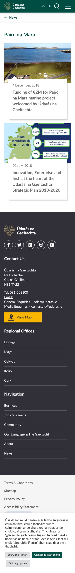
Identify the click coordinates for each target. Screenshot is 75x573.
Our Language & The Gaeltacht (26, 434)
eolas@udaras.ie (45, 302)
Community (12, 425)
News (13, 17)
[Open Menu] (68, 6)
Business (10, 405)
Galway (9, 361)
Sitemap (10, 491)
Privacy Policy (14, 499)
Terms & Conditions (18, 483)
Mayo (8, 352)
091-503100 (19, 292)
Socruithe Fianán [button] (17, 555)
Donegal (10, 342)
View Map (24, 317)
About (8, 444)
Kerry (8, 371)
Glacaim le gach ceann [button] (47, 555)
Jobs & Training (15, 415)
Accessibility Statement (21, 507)
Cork (7, 380)
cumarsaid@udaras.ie (46, 306)
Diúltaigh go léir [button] (18, 563)
